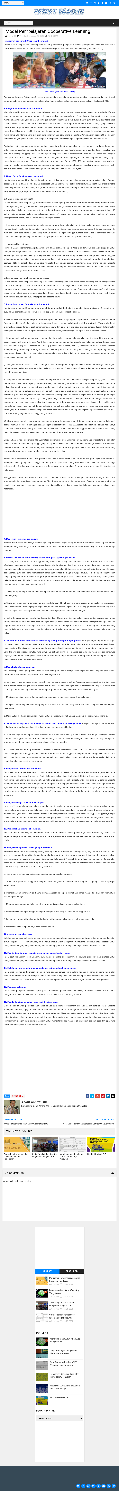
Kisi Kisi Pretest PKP (96, 1154)
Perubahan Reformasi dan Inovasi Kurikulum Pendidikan (16, 1156)
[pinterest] (98, 3)
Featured (72, 1271)
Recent (47, 1271)
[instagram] (94, 3)
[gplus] (88, 1486)
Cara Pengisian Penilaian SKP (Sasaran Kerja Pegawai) (71, 1156)
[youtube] (110, 3)
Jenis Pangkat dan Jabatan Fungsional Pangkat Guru (44, 1155)
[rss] (102, 3)
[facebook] (91, 3)
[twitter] (87, 3)
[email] (106, 3)
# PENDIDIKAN (18, 1096)
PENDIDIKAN (53, 36)
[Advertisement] (59, 514)
